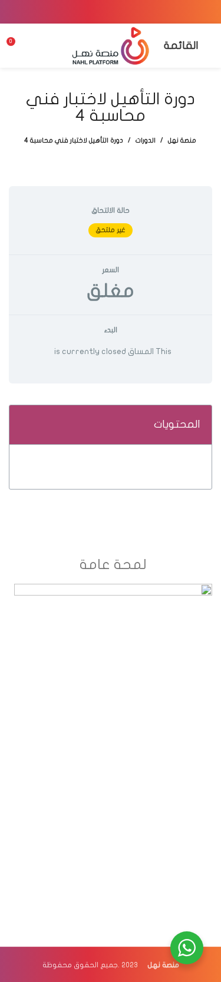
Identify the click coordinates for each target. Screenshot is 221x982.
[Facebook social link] (141, 12)
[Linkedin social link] (95, 12)
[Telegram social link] (80, 12)
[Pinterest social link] (110, 12)
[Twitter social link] (126, 12)
